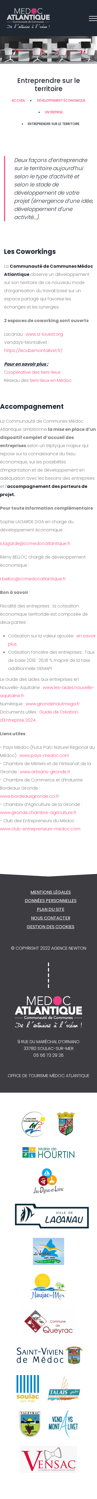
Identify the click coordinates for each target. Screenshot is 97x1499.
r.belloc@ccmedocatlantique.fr (33, 579)
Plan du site (50, 909)
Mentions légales (50, 892)
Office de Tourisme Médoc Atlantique (48, 1076)
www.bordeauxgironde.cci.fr (29, 796)
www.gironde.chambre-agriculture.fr (38, 812)
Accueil (18, 100)
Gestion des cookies (50, 927)
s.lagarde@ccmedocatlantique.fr (35, 543)
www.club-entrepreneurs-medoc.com (40, 829)
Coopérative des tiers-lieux (32, 372)
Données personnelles (51, 900)
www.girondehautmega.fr (52, 704)
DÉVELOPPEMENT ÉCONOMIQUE (61, 100)
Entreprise (54, 112)
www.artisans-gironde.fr (44, 772)
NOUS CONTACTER (50, 918)
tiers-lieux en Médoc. (51, 380)
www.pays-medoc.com (43, 755)
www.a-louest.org (44, 334)
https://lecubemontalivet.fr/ (33, 350)
